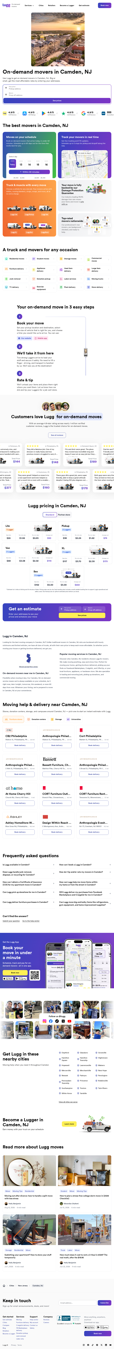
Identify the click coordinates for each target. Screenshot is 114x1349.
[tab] (13, 719)
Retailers (51, 5)
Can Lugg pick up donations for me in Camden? (24, 892)
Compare (6, 1325)
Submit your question (11, 921)
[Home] (4, 1285)
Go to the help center (31, 921)
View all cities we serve (68, 1102)
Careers (46, 1322)
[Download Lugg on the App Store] (8, 978)
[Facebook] (51, 1021)
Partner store (64, 514)
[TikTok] (57, 1021)
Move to (11, 93)
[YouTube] (69, 1021)
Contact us (34, 1325)
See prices (57, 100)
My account (34, 1322)
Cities (41, 5)
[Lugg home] (6, 5)
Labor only (20, 1339)
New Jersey (23, 1285)
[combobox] (57, 88)
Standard (50, 514)
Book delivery (20, 745)
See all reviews (57, 435)
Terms (19, 1345)
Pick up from (12, 87)
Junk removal (21, 1336)
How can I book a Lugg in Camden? (75, 864)
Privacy (13, 1345)
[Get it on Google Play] (103, 1327)
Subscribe (104, 1303)
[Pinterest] (97, 1345)
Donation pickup (22, 1333)
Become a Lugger (9, 1334)
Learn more (69, 1124)
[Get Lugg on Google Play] (21, 978)
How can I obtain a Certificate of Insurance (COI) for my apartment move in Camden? (22, 883)
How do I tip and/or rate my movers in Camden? (81, 872)
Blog (4, 1328)
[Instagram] (44, 1021)
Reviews (46, 1320)
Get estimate (84, 5)
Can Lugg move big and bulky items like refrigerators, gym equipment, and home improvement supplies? (84, 903)
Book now (105, 5)
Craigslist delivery (22, 1325)
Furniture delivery (22, 1322)
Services (28, 5)
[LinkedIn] (106, 1345)
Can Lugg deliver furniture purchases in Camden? (25, 902)
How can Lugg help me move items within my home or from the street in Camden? (78, 883)
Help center (34, 1320)
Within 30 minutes (31, 172)
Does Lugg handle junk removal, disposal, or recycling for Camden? (19, 873)
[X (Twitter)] (63, 1021)
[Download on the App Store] (89, 1327)
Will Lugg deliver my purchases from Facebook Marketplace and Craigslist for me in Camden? (80, 893)
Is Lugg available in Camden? (16, 864)
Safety (32, 1328)
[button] (34, 454)
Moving (19, 1320)
